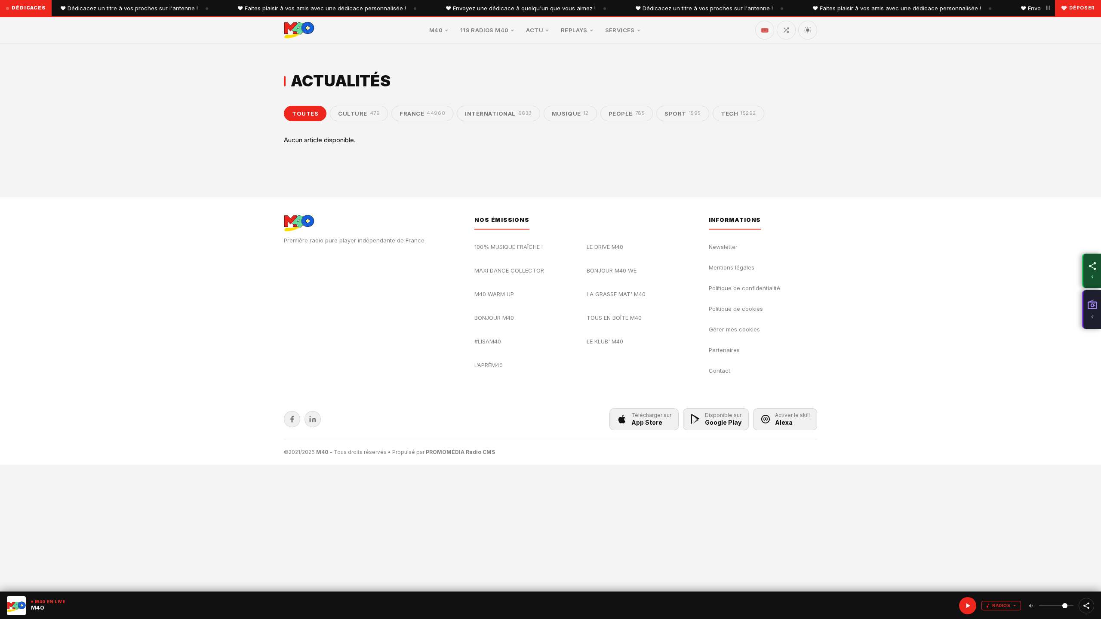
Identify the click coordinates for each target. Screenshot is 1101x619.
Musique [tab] (570, 113)
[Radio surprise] (786, 30)
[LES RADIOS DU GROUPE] (1091, 309)
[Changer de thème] (807, 30)
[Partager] (1091, 271)
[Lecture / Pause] (967, 605)
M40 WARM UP (494, 294)
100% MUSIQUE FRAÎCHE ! (508, 246)
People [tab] (627, 113)
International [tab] (498, 113)
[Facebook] (292, 419)
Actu (534, 30)
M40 (436, 30)
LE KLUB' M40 (605, 341)
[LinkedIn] (312, 419)
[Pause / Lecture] (1048, 8)
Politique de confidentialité (744, 288)
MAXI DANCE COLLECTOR (509, 270)
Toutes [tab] (305, 113)
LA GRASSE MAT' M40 (616, 294)
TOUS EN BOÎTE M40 (614, 317)
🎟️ (764, 30)
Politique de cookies (736, 308)
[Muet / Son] (1031, 606)
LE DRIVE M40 (605, 246)
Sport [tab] (682, 113)
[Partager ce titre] (1086, 605)
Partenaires (724, 349)
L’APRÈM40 (488, 365)
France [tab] (422, 113)
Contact (719, 370)
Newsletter (723, 246)
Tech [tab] (738, 113)
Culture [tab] (359, 113)
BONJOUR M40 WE (612, 270)
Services (620, 30)
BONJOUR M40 (494, 317)
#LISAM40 (487, 341)
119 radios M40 (484, 30)
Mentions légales (731, 267)
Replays (574, 30)
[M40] (299, 30)
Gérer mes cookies (734, 329)
